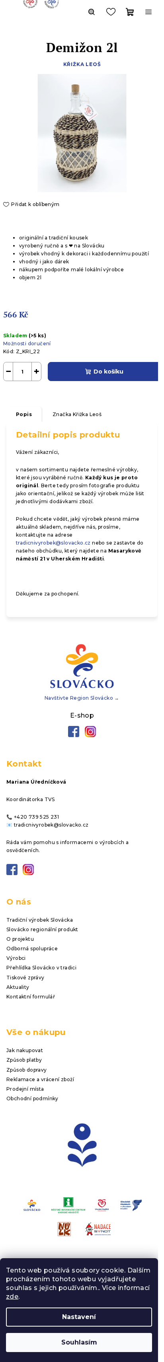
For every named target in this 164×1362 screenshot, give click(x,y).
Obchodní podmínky (32, 1098)
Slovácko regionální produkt (42, 929)
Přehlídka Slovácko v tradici (41, 968)
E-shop (82, 715)
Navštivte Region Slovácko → (82, 698)
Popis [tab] (24, 414)
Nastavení (79, 1317)
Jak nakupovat (24, 1050)
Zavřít (46, 392)
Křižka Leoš (82, 64)
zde (12, 1296)
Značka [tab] (77, 414)
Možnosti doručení (27, 343)
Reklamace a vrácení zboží (40, 1079)
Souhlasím (79, 1342)
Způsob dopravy (26, 1070)
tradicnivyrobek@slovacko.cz (53, 543)
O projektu (20, 939)
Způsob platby (24, 1060)
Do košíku (108, 371)
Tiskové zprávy (25, 978)
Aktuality (17, 987)
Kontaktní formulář (30, 997)
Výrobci (16, 958)
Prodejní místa (25, 1089)
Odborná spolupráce (32, 948)
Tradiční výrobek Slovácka (39, 920)
